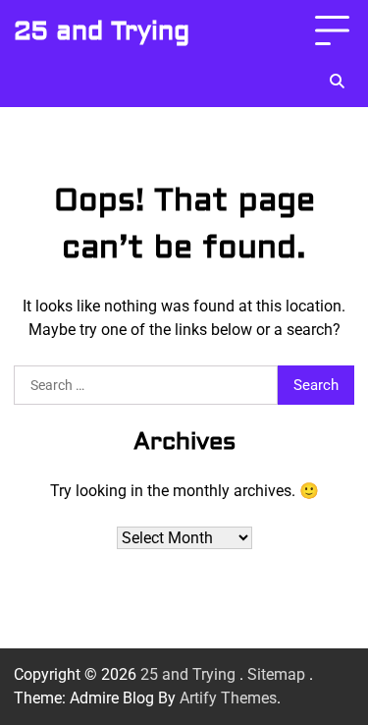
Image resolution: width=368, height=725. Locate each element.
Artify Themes (228, 698)
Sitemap (276, 674)
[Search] (336, 81)
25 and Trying (101, 31)
